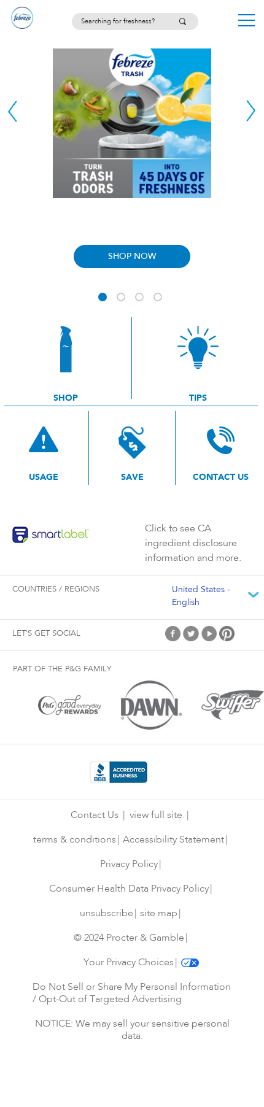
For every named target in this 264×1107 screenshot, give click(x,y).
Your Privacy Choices (128, 963)
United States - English (201, 597)
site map (158, 914)
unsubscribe (106, 914)
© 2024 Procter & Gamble (129, 938)
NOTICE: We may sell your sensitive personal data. (132, 1030)
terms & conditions (74, 840)
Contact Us (94, 815)
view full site (156, 815)
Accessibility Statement (173, 840)
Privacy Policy (129, 865)
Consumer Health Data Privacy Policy (129, 889)
